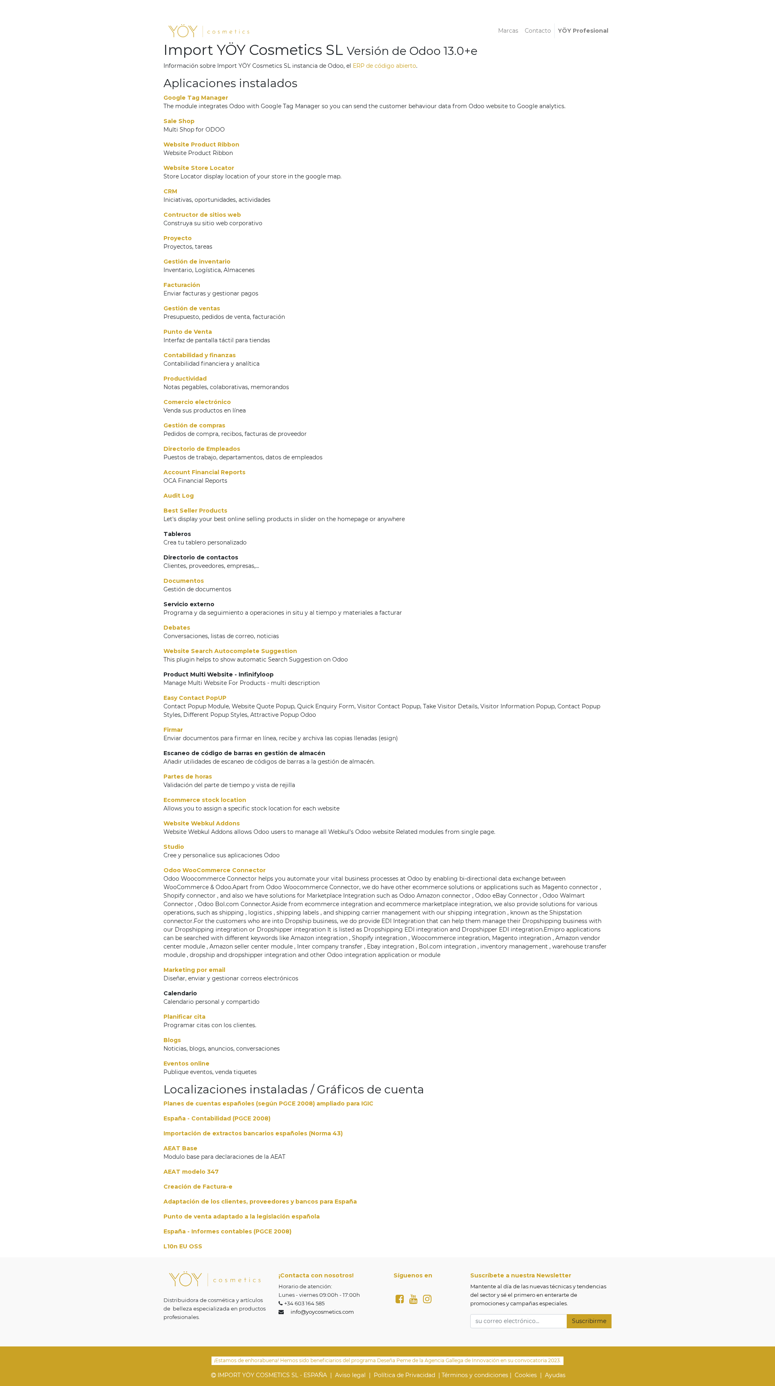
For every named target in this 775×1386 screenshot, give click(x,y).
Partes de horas (187, 776)
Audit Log (178, 495)
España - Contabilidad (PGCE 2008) (216, 1118)
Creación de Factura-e (197, 1186)
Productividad (185, 378)
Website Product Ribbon (201, 144)
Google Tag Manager (195, 97)
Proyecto (177, 238)
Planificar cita (184, 1016)
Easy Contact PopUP (194, 697)
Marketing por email (194, 970)
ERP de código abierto (384, 65)
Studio (173, 846)
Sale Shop (179, 121)
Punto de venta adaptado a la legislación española (241, 1216)
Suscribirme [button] (589, 1321)
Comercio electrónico (197, 402)
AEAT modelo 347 (191, 1171)
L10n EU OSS (182, 1246)
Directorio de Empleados (201, 448)
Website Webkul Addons (201, 823)
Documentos (183, 580)
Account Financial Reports (204, 472)
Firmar (173, 729)
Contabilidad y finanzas (199, 355)
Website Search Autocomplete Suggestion (230, 651)
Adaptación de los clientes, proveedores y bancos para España (260, 1201)
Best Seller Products (195, 510)
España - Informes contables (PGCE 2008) (227, 1231)
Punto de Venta (187, 331)
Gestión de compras (194, 425)
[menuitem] (508, 30)
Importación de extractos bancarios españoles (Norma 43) (253, 1133)
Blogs (172, 1040)
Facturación (181, 285)
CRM (170, 191)
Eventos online (186, 1063)
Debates (176, 627)
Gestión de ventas (191, 308)
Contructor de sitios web (202, 214)
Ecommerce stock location (204, 800)
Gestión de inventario (196, 261)
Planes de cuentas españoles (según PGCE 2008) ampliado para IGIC (268, 1103)
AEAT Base (180, 1148)
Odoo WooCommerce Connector (214, 870)
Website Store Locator (198, 168)
